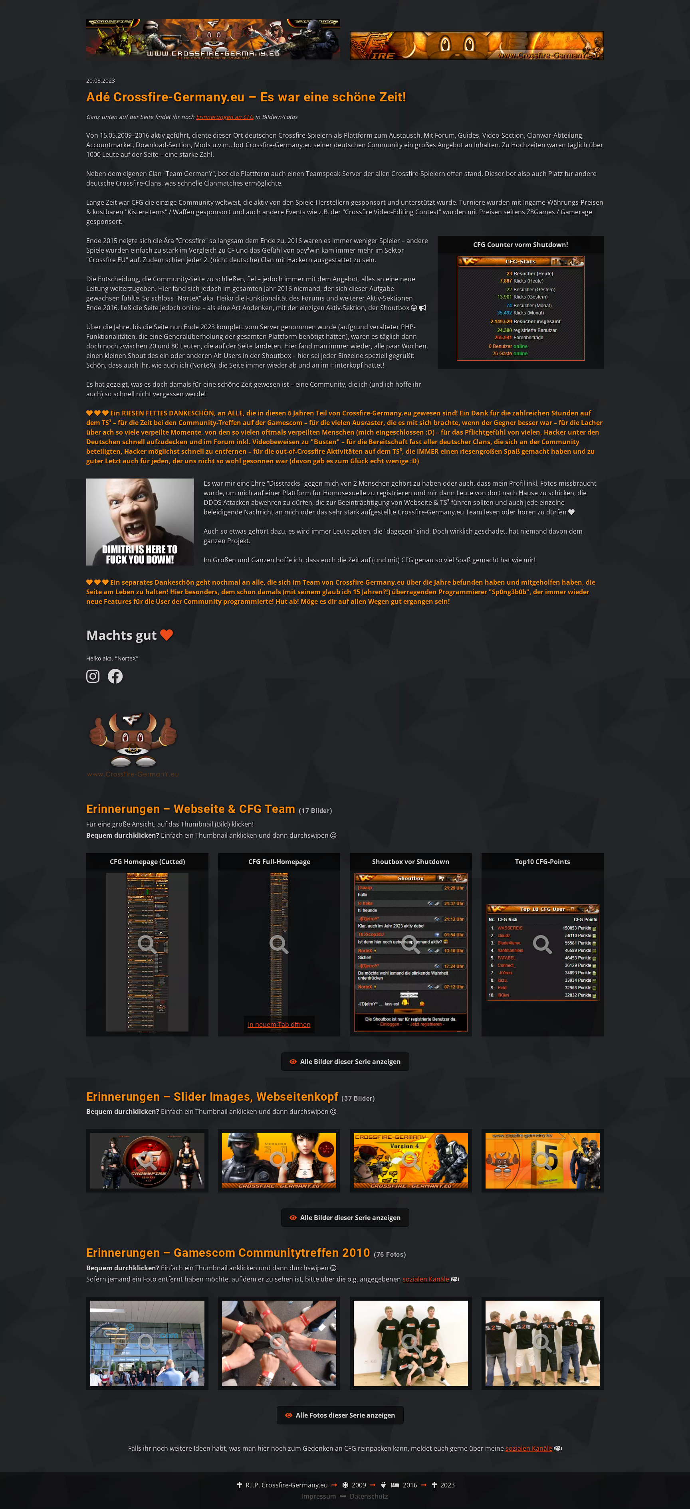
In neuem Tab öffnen (279, 1024)
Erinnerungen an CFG (225, 117)
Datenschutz (369, 1496)
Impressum (319, 1496)
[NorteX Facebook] (115, 679)
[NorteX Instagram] (93, 679)
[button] (345, 1061)
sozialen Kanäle (425, 1279)
